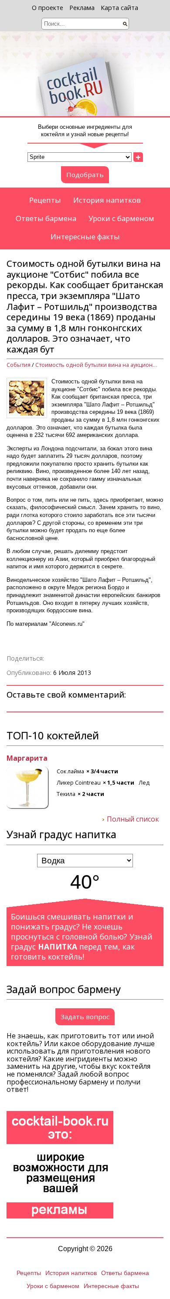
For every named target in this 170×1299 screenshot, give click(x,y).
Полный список (133, 819)
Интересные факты (85, 237)
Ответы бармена (46, 218)
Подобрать (85, 174)
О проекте (47, 7)
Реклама (82, 7)
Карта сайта (119, 7)
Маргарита (27, 758)
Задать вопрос (85, 1016)
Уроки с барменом (121, 218)
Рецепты (45, 200)
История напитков (107, 200)
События (19, 365)
